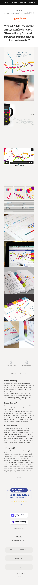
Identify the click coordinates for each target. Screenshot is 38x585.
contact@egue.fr (19, 567)
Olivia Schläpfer (27, 470)
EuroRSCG (15, 456)
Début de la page (11, 366)
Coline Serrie (17, 464)
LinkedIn (23, 574)
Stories (14, 2)
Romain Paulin (19, 466)
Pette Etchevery (17, 470)
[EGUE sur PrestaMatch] (19, 515)
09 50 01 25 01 (19, 558)
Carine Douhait (8, 470)
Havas (21, 456)
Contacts (32, 2)
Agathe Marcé (17, 468)
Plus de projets (26, 366)
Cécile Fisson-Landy (27, 468)
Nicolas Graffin (23, 451)
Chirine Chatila (28, 466)
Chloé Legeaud (8, 468)
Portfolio (19, 577)
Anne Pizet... (14, 472)
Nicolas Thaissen (27, 464)
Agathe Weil (7, 472)
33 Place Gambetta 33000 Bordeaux (19, 550)
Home (6, 2)
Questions (23, 2)
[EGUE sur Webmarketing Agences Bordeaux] (19, 522)
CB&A (10, 456)
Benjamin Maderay (9, 466)
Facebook (15, 574)
